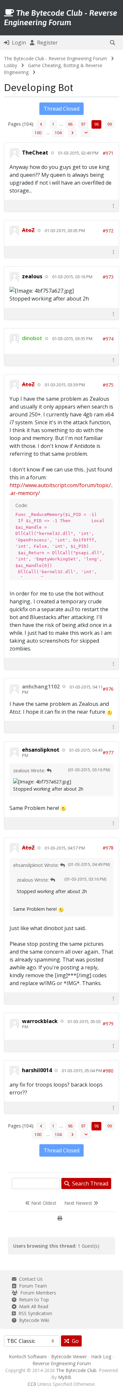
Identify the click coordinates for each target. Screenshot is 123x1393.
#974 (108, 339)
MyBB (64, 1377)
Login (17, 42)
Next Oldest (43, 1203)
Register (46, 42)
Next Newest (78, 1203)
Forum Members (37, 1293)
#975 (108, 385)
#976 (108, 689)
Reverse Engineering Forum (61, 1363)
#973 (108, 277)
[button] (112, 42)
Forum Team (31, 1286)
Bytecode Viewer (69, 1356)
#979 (108, 1023)
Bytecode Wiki (32, 1320)
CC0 (32, 1384)
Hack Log (101, 1356)
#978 (108, 848)
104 (58, 133)
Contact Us (29, 1279)
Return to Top (32, 1299)
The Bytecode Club (76, 1370)
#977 (108, 752)
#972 (108, 231)
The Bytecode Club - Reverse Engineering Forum (55, 58)
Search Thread (89, 1183)
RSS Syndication (34, 1313)
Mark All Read (32, 1306)
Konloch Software (28, 1356)
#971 (108, 153)
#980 (108, 1071)
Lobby (10, 65)
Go (74, 1341)
